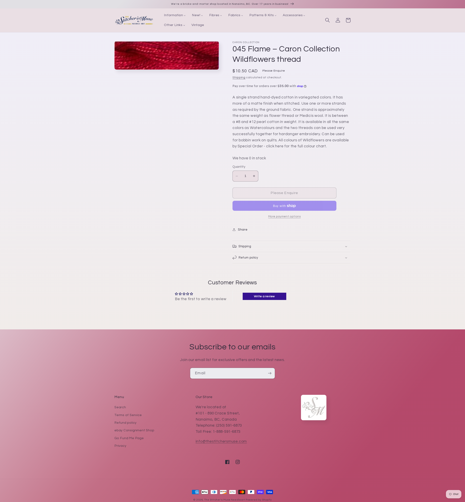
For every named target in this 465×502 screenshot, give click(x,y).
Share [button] (243, 229)
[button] (327, 20)
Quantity (238, 166)
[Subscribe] (269, 373)
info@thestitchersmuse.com (221, 441)
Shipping (238, 77)
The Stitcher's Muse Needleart (224, 499)
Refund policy (125, 422)
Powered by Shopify (259, 499)
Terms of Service (128, 415)
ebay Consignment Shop (134, 430)
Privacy (120, 445)
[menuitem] (175, 15)
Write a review (264, 296)
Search (120, 407)
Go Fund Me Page (129, 438)
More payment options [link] (284, 216)
